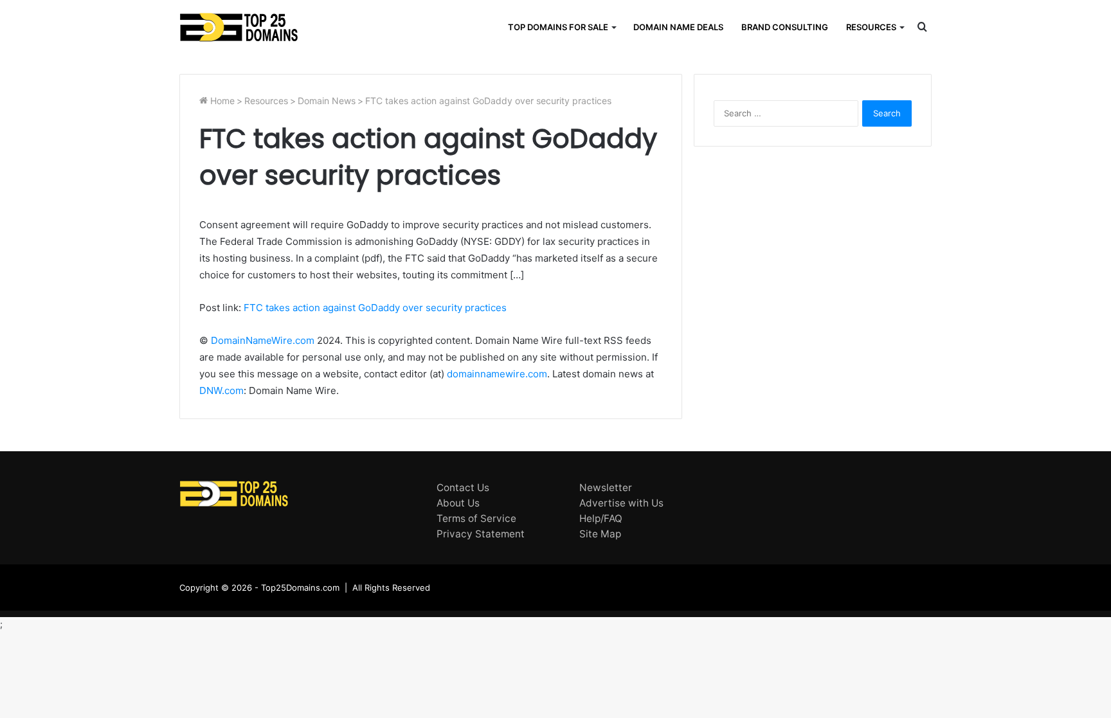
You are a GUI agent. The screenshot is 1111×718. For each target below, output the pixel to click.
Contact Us (463, 487)
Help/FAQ (600, 518)
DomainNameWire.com (262, 340)
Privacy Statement (481, 534)
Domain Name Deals (678, 27)
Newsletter (605, 487)
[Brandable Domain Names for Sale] (238, 27)
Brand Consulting (784, 27)
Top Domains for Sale (558, 27)
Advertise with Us (621, 503)
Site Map (600, 534)
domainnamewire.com (497, 374)
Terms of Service (476, 518)
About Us (458, 503)
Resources (871, 27)
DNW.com (221, 390)
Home (221, 100)
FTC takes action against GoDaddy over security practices (375, 307)
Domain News (327, 100)
